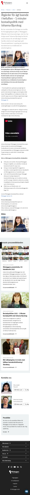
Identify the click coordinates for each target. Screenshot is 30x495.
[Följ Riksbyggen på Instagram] (11, 467)
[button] (15, 224)
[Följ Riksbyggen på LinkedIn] (18, 467)
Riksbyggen (3, 100)
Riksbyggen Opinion (5, 196)
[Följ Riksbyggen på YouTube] (15, 467)
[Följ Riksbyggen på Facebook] (8, 467)
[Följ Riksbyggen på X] (21, 467)
